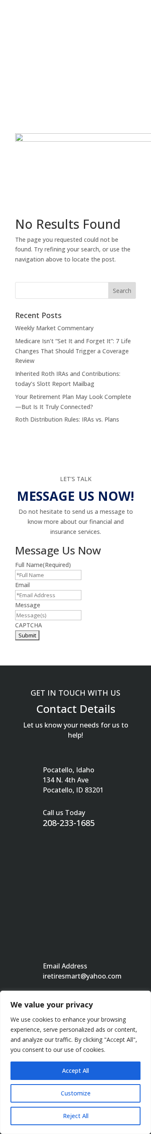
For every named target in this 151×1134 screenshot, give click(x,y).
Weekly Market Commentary (54, 328)
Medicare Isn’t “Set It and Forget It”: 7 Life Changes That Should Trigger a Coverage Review (73, 351)
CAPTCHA (28, 625)
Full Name (43, 565)
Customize (76, 1093)
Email (22, 585)
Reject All (76, 1116)
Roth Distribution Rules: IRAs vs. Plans (67, 419)
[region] (75, 1062)
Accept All (75, 1070)
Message (27, 605)
